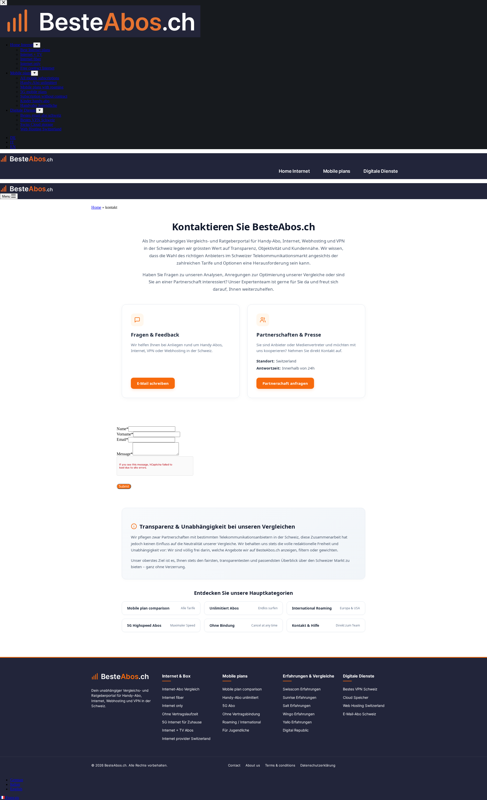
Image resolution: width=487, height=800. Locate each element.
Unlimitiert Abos (243, 608)
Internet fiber (173, 697)
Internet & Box (176, 676)
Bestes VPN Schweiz (360, 689)
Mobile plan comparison (161, 608)
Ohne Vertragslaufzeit (180, 714)
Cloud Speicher (355, 697)
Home (96, 207)
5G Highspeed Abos (161, 625)
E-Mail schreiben (153, 383)
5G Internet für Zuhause (182, 722)
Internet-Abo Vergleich (180, 689)
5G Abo (228, 705)
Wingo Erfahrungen (299, 714)
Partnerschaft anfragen (285, 383)
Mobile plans (337, 171)
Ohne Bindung (243, 625)
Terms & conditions (280, 765)
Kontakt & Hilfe (326, 625)
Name (122, 429)
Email (122, 439)
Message (125, 454)
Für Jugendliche (235, 730)
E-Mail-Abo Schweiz (359, 714)
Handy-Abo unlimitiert (240, 697)
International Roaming (326, 608)
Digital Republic (296, 730)
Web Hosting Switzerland (364, 705)
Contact (234, 765)
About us (253, 765)
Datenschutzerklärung (317, 765)
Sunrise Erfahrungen (299, 697)
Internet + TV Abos (177, 730)
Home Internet (294, 171)
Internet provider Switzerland (186, 738)
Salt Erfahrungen (296, 705)
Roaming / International (241, 722)
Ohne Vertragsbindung (241, 714)
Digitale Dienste (380, 171)
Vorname (125, 434)
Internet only (172, 705)
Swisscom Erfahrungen (302, 689)
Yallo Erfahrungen (297, 722)
